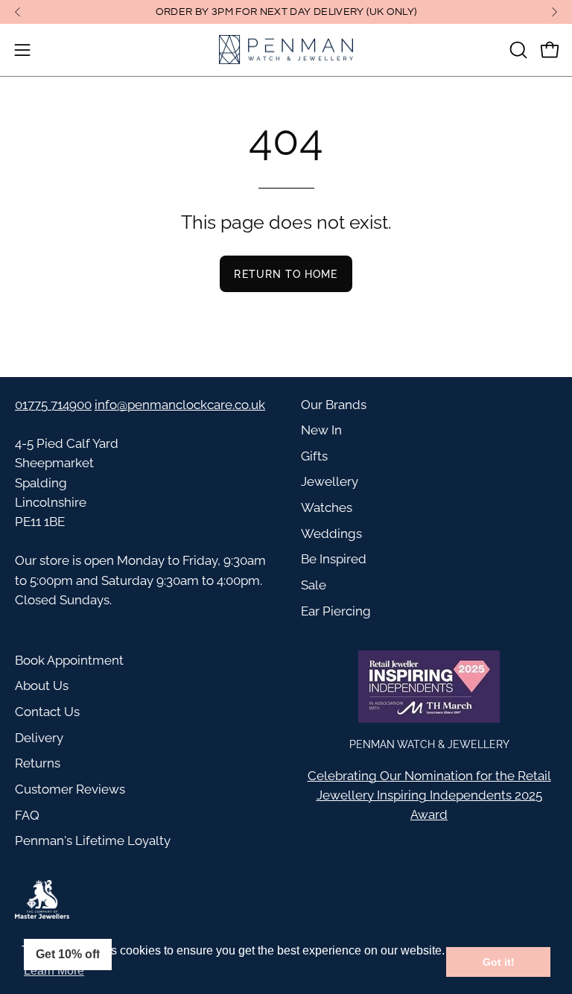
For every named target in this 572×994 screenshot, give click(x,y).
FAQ (27, 815)
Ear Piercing (336, 611)
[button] (516, 49)
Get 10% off (68, 954)
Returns (37, 763)
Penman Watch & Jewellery (429, 744)
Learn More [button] (54, 970)
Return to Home (285, 274)
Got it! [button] (499, 962)
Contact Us (47, 711)
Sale (313, 584)
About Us (42, 685)
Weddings (331, 533)
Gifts (314, 456)
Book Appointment (69, 660)
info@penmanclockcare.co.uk (180, 404)
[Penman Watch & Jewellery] (286, 50)
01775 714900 (53, 404)
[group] (286, 12)
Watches (326, 507)
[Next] (554, 12)
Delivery (39, 737)
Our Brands (333, 404)
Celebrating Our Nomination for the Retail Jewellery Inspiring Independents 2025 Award (429, 795)
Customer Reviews (70, 789)
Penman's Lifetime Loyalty (93, 840)
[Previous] (18, 12)
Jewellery (329, 481)
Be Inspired (333, 558)
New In (321, 429)
